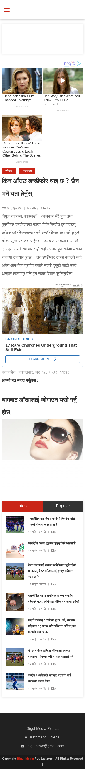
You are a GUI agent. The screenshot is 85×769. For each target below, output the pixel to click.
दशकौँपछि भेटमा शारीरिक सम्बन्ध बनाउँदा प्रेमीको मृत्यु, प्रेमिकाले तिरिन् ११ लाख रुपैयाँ (53, 599)
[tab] (22, 506)
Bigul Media (26, 758)
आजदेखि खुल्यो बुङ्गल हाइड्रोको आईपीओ (51, 543)
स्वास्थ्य (27, 171)
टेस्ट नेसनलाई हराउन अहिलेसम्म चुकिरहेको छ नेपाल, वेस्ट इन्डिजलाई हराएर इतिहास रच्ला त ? (52, 571)
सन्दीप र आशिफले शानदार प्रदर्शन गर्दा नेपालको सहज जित (49, 678)
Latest (22, 506)
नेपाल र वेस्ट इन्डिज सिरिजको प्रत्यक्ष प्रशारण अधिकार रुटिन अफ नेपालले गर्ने (50, 654)
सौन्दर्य (8, 171)
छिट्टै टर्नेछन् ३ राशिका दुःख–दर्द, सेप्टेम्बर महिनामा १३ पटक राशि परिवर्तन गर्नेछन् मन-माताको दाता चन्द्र (52, 626)
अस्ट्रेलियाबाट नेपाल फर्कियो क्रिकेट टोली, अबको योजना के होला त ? (52, 522)
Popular (63, 506)
